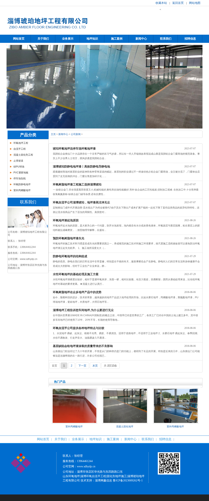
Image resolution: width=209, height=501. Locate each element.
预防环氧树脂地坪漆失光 (68, 238)
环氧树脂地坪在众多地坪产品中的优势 (77, 292)
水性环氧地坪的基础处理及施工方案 (76, 274)
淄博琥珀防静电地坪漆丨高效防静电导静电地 (81, 166)
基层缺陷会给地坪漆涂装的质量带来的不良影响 (83, 346)
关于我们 (60, 439)
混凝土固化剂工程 (23, 154)
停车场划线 (19, 178)
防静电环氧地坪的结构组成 (70, 256)
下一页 (82, 365)
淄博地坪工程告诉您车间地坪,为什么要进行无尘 (83, 310)
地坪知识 (95, 439)
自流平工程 (19, 148)
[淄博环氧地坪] (47, 31)
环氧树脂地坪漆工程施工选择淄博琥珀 (77, 184)
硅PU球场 (18, 166)
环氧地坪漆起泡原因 (66, 220)
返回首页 (178, 2)
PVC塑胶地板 (20, 172)
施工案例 (113, 439)
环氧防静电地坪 (22, 184)
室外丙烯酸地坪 (22, 190)
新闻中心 (63, 134)
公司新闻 (76, 134)
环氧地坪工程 (20, 143)
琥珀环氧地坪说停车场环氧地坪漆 (74, 148)
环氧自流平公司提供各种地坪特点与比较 (78, 328)
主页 (53, 134)
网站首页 (43, 439)
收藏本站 (161, 2)
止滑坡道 (18, 160)
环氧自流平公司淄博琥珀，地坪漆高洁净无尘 (81, 202)
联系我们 (148, 439)
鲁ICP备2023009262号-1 (128, 480)
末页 (95, 365)
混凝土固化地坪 (124, 426)
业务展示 (78, 439)
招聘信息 (165, 439)
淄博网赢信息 (103, 480)
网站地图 (194, 2)
